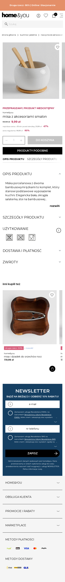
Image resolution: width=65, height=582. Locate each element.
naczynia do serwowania (53, 35)
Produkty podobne (32, 150)
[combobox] (32, 24)
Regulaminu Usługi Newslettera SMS (40, 439)
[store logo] (15, 16)
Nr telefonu (32, 428)
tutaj (40, 469)
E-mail (32, 404)
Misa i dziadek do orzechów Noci (23, 356)
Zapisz (33, 453)
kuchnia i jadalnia (28, 35)
